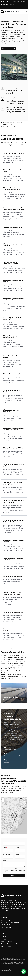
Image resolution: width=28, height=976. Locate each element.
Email (5, 847)
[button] (14, 816)
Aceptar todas (4, 6)
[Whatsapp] (23, 971)
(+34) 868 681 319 (5, 925)
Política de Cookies (6, 939)
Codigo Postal (7, 854)
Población (18, 854)
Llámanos (21, 48)
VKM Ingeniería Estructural (12, 11)
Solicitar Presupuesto (7, 48)
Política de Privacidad (6, 941)
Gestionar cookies (16, 6)
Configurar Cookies (6, 946)
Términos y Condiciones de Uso (9, 944)
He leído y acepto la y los (15, 870)
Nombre (5, 841)
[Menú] (26, 12)
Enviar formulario (14, 875)
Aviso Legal (4, 936)
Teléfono (17, 847)
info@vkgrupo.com (6, 927)
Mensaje (5, 860)
